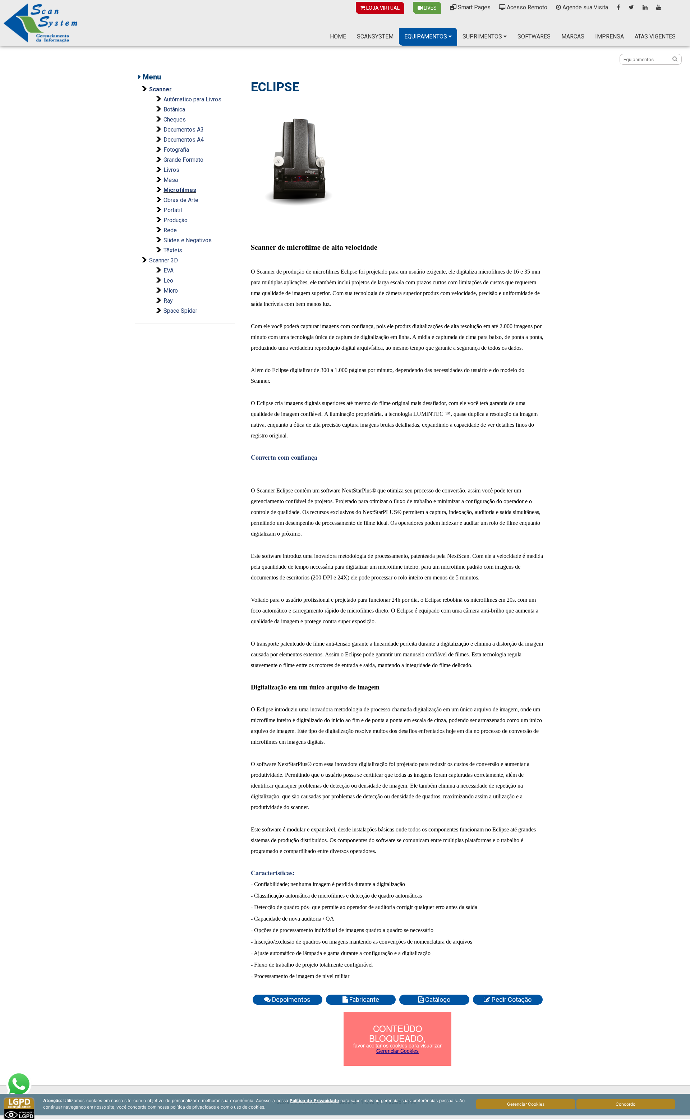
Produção (176, 220)
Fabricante (363, 999)
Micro (171, 290)
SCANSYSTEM (375, 36)
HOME (338, 36)
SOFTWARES (534, 36)
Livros (171, 169)
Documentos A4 (184, 139)
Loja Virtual (382, 8)
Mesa (171, 179)
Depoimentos (290, 999)
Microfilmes (180, 190)
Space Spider (180, 310)
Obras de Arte (181, 200)
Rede (170, 230)
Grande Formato (183, 159)
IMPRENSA (609, 36)
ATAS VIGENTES (655, 36)
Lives (430, 8)
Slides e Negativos (188, 240)
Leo (168, 280)
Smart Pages (473, 7)
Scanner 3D (163, 260)
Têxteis (173, 250)
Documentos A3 (184, 129)
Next (554, 158)
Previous (241, 158)
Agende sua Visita (584, 7)
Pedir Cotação (511, 999)
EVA (169, 270)
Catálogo (437, 999)
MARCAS (572, 36)
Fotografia (176, 149)
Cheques (175, 119)
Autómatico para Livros (192, 99)
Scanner (160, 89)
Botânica (174, 109)
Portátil (173, 210)
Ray (168, 300)
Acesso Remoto (526, 7)
